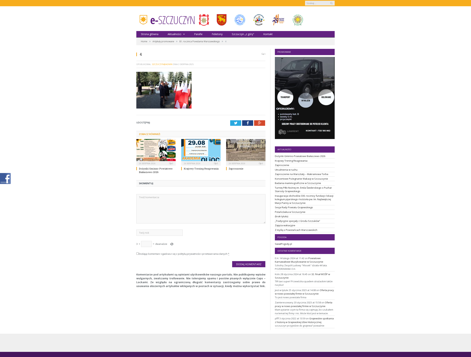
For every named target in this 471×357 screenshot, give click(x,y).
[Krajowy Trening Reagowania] (201, 152)
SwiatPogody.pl (283, 244)
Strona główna (149, 34)
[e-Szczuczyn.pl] (165, 18)
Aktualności (174, 34)
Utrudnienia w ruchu (286, 169)
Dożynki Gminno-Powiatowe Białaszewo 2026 (156, 170)
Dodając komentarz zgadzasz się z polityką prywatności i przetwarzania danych (184, 253)
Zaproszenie (236, 168)
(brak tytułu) (281, 216)
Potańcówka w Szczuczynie (290, 212)
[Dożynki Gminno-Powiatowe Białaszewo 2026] (156, 152)
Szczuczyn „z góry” (243, 34)
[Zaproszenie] (245, 152)
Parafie (198, 34)
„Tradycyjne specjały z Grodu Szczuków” (297, 221)
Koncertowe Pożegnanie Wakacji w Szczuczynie (301, 178)
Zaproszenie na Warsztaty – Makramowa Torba (301, 174)
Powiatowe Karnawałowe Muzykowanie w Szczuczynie (299, 260)
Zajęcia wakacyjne (285, 225)
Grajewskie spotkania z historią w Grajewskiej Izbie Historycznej (304, 320)
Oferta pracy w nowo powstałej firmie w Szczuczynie (304, 292)
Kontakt (268, 34)
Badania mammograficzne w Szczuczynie (298, 183)
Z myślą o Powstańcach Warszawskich (296, 230)
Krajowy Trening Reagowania (201, 168)
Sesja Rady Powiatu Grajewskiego (294, 207)
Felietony (217, 34)
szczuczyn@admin (162, 64)
